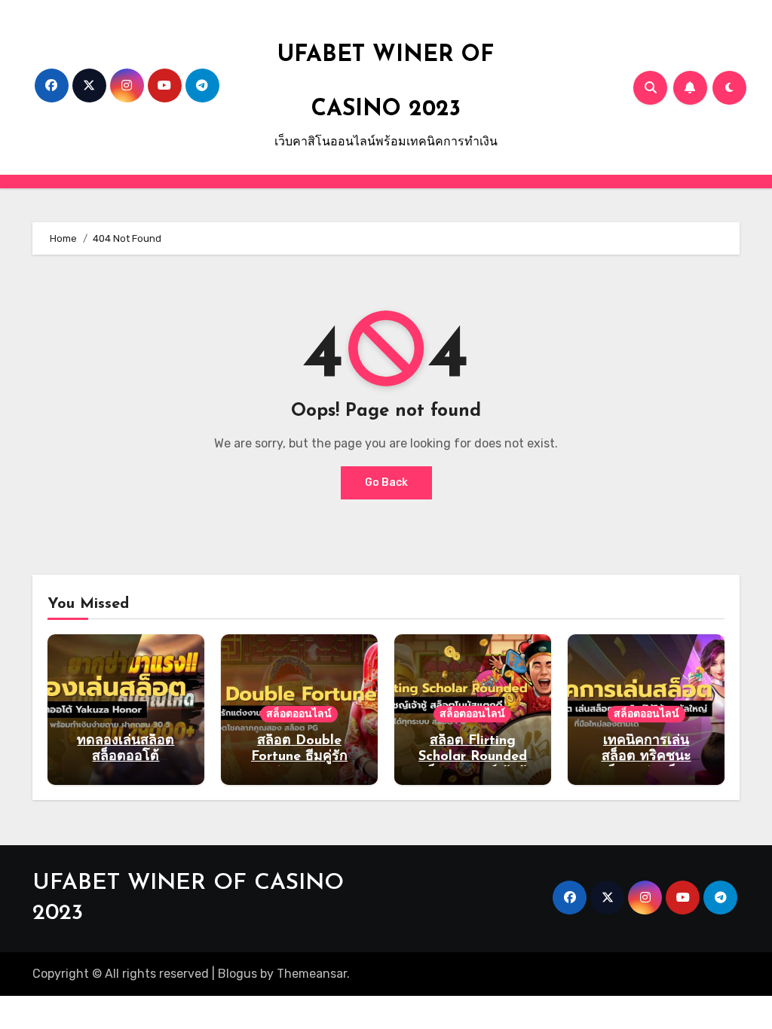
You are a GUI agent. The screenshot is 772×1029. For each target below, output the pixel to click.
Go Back (386, 482)
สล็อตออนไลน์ (299, 713)
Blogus (237, 973)
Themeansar (312, 973)
